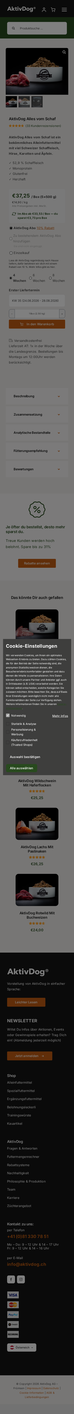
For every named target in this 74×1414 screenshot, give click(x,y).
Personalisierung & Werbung (23, 732)
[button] (60, 715)
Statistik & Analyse (23, 723)
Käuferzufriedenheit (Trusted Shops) (24, 742)
